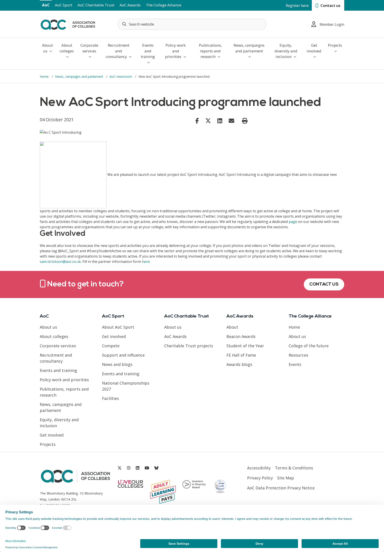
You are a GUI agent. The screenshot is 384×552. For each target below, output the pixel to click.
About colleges (67, 48)
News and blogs (117, 364)
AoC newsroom (121, 76)
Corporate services (89, 48)
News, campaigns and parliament (249, 48)
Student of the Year (245, 345)
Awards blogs (239, 364)
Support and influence (123, 355)
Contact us (330, 5)
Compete (111, 345)
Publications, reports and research (210, 51)
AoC (46, 5)
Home (45, 76)
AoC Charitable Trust (96, 5)
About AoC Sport (118, 327)
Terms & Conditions (294, 468)
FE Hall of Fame (241, 355)
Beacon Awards (241, 336)
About (232, 327)
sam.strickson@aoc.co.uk (60, 261)
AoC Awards (130, 5)
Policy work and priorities (175, 51)
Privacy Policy (260, 478)
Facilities (110, 398)
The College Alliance (163, 5)
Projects (335, 45)
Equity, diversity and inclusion (285, 51)
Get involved (314, 48)
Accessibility (259, 468)
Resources (298, 355)
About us (47, 48)
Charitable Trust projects (188, 345)
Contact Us (324, 284)
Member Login (332, 24)
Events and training (148, 51)
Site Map (285, 478)
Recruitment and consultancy (118, 51)
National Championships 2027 (125, 386)
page (293, 221)
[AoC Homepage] (68, 23)
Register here (297, 5)
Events (295, 364)
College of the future (309, 345)
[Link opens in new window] (197, 120)
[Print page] (245, 120)
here (146, 261)
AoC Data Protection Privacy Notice (281, 487)
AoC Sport (63, 5)
